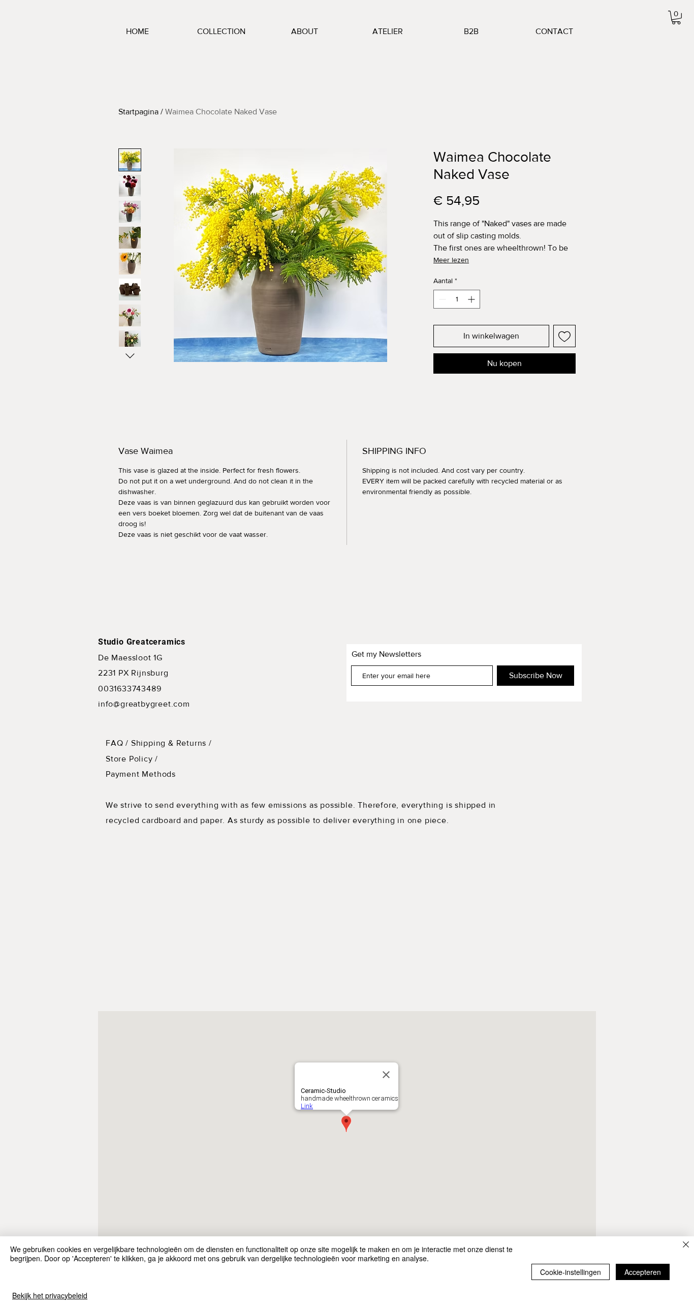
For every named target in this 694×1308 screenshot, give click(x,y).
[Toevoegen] (564, 336)
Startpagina (138, 111)
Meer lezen (451, 260)
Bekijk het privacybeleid (49, 1295)
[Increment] (472, 299)
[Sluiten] (686, 1245)
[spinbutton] (457, 299)
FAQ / (118, 743)
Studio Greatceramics (141, 642)
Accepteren (642, 1272)
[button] (676, 17)
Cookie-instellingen (570, 1272)
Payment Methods (141, 774)
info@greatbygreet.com (144, 703)
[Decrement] (441, 299)
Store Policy (130, 758)
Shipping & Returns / (171, 743)
